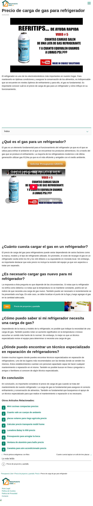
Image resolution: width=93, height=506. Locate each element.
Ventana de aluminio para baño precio (25, 442)
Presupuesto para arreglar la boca (23, 436)
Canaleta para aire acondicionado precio (26, 448)
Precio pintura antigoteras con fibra (16, 454)
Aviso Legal (6, 488)
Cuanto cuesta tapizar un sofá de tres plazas (72, 454)
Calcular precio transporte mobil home (25, 424)
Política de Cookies (9, 491)
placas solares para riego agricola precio (27, 418)
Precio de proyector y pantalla (17, 464)
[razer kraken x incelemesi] (46, 500)
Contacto (5, 496)
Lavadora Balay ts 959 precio (21, 430)
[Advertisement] (46, 109)
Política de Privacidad (9, 493)
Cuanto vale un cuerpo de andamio (24, 412)
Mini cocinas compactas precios (22, 406)
